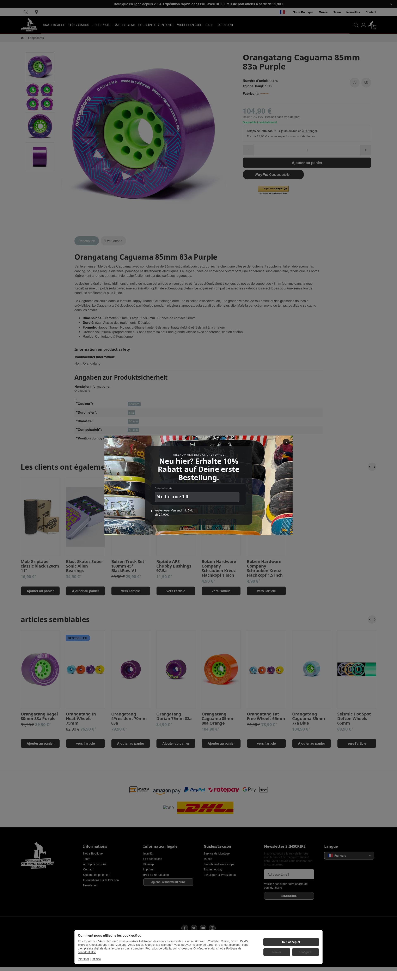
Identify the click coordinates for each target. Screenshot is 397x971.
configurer (305, 952)
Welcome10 (173, 496)
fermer (276, 952)
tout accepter (291, 942)
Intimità (96, 959)
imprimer (83, 959)
